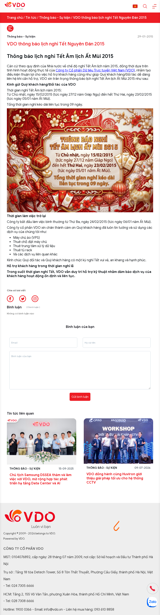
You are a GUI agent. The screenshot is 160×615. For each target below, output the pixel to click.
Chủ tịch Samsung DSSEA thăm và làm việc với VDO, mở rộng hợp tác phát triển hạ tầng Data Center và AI (40, 479)
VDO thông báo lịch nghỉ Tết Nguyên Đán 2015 (109, 18)
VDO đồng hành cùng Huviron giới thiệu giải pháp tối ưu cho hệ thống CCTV (114, 478)
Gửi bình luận (80, 397)
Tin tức (30, 18)
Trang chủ (15, 18)
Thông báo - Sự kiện (54, 18)
